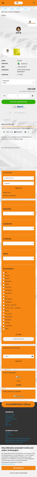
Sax (6, 296)
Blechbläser (8, 299)
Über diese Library (11, 419)
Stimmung (7, 239)
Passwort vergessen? (9, 195)
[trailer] (18, 29)
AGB (6, 436)
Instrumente (8, 269)
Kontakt (7, 432)
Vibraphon (8, 320)
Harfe (6, 329)
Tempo (5, 254)
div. (6, 272)
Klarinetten (8, 293)
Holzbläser (8, 302)
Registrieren (7, 192)
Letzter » (26, 9)
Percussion (8, 314)
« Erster (4, 9)
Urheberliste (9, 417)
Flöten (7, 284)
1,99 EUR (18, 385)
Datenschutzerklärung (8, 464)
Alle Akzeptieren (18, 468)
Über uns (8, 425)
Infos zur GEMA (10, 415)
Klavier (7, 278)
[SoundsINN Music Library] (18, 3)
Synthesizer (8, 317)
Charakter (7, 224)
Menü (3, 3)
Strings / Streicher (10, 305)
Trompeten (8, 290)
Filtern (18, 334)
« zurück (11, 9)
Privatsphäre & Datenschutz (14, 442)
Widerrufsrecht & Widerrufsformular (16, 440)
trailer (18, 381)
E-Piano (7, 323)
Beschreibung (7, 124)
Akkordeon (8, 281)
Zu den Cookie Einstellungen (18, 473)
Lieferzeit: (4, 63)
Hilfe (6, 423)
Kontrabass (8, 326)
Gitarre (7, 275)
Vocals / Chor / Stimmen (13, 308)
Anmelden (18, 188)
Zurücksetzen (18, 339)
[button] (4, 96)
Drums (7, 311)
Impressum (8, 434)
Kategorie (7, 209)
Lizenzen (8, 421)
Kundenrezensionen (10, 147)
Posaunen (8, 287)
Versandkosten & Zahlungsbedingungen (17, 438)
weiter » (18, 9)
